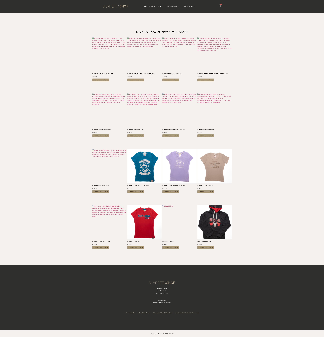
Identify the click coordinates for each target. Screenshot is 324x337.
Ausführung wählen (100, 80)
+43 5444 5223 (162, 300)
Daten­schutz (144, 313)
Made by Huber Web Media (162, 333)
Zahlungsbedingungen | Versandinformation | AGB (176, 313)
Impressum (130, 313)
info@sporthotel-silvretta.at (162, 302)
